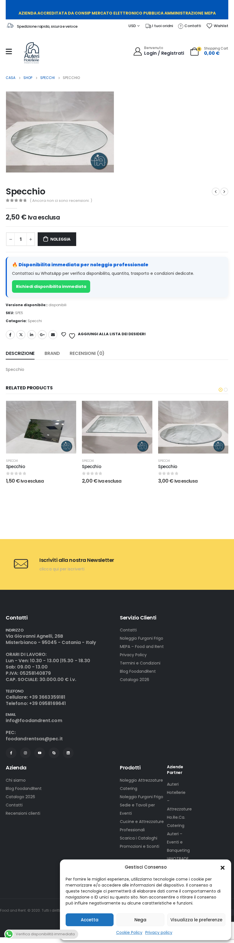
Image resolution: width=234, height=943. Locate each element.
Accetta (89, 920)
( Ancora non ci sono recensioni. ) (61, 200)
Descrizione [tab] (20, 353)
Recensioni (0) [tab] (87, 353)
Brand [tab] (52, 353)
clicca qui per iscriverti (61, 569)
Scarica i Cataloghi (138, 838)
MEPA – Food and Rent (142, 646)
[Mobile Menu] (9, 51)
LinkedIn (31, 334)
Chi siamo (16, 780)
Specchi (35, 320)
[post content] (41, 427)
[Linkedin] (68, 752)
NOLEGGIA (60, 239)
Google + (42, 334)
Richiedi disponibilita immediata (51, 286)
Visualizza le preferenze (196, 920)
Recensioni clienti (23, 813)
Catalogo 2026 (134, 679)
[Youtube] (39, 752)
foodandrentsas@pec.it (34, 738)
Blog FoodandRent (138, 671)
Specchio (15, 467)
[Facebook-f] (11, 752)
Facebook (10, 334)
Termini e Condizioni (140, 663)
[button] (222, 867)
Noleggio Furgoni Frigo (141, 638)
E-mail (52, 334)
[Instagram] (25, 752)
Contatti (128, 630)
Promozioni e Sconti (139, 846)
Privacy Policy (133, 655)
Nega (140, 920)
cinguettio (20, 334)
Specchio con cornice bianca (188, 493)
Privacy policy (158, 932)
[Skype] (54, 752)
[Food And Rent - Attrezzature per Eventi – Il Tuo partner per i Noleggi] (31, 52)
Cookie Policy (129, 932)
